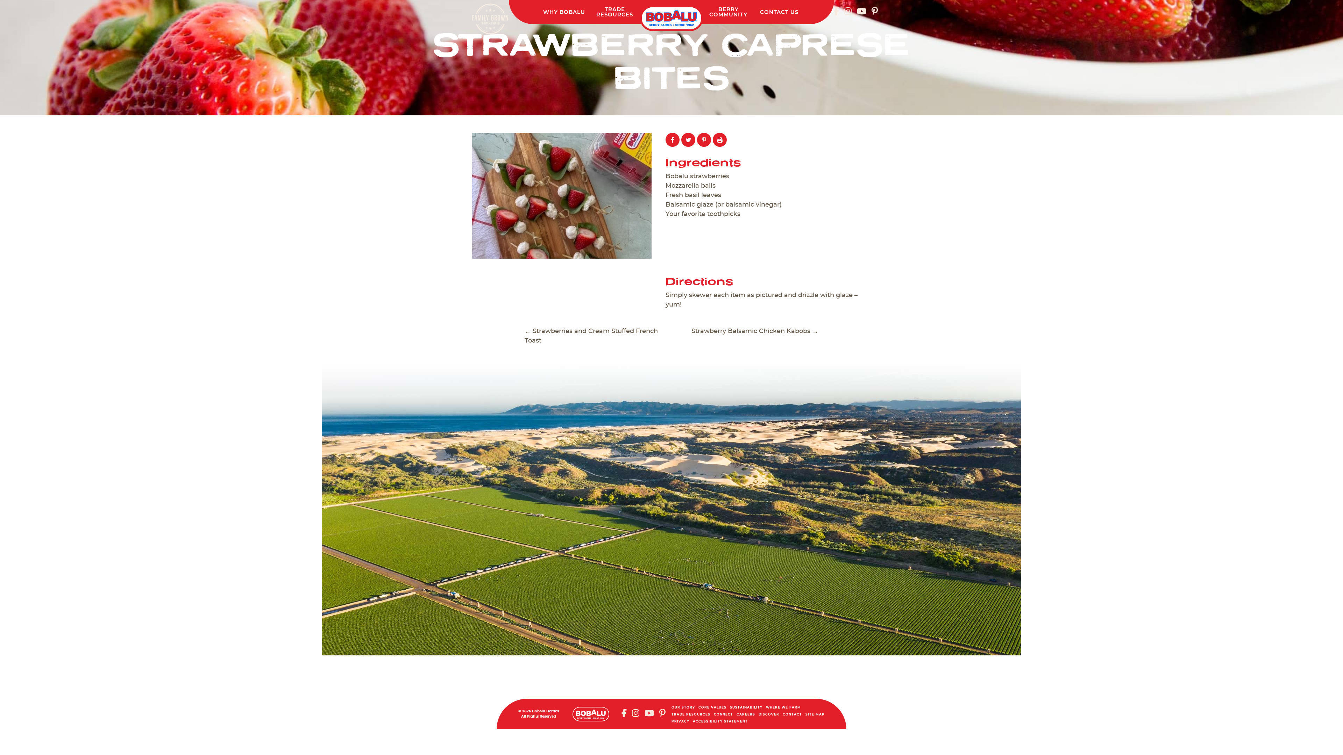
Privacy (680, 721)
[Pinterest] (875, 11)
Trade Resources (691, 714)
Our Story (683, 707)
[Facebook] (836, 11)
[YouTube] (861, 11)
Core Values (712, 707)
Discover (769, 714)
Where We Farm (783, 707)
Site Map (815, 714)
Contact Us (779, 12)
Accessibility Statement (720, 721)
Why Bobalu (564, 12)
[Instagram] (848, 11)
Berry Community (728, 12)
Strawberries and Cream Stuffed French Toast (591, 336)
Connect (723, 714)
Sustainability (746, 707)
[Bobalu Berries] (671, 18)
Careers (746, 714)
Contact (792, 714)
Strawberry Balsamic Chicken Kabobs (754, 331)
